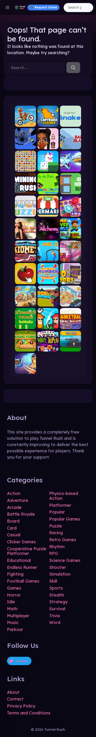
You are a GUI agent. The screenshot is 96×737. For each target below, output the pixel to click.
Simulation (59, 574)
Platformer (60, 505)
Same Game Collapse (25, 168)
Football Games (23, 581)
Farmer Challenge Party (48, 325)
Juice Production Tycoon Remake (25, 325)
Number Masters (48, 280)
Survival (57, 608)
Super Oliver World (70, 235)
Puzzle (55, 526)
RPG (53, 553)
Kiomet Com (25, 257)
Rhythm (57, 546)
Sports (56, 588)
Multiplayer (18, 615)
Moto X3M (25, 122)
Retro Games (62, 539)
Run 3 (25, 145)
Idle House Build (70, 190)
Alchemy (48, 235)
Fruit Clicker (25, 280)
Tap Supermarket (48, 212)
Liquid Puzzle (25, 212)
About (13, 692)
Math (12, 608)
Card (12, 528)
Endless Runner (22, 567)
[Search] (73, 67)
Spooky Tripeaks (48, 347)
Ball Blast (70, 145)
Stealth (56, 595)
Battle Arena (25, 370)
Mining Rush (25, 190)
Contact (15, 699)
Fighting (15, 574)
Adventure (17, 500)
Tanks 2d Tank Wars (70, 347)
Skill (53, 581)
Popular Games (64, 519)
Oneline (48, 257)
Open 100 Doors (70, 280)
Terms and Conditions (28, 713)
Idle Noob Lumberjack (48, 302)
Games (14, 588)
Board (13, 521)
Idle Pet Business (70, 302)
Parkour (15, 629)
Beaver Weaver (70, 257)
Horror (14, 595)
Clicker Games (21, 541)
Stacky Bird (48, 168)
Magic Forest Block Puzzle (25, 347)
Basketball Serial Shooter (70, 325)
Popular (57, 512)
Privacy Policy (21, 706)
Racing (56, 532)
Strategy (58, 601)
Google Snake (70, 122)
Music (12, 622)
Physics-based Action (63, 496)
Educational (19, 560)
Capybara (48, 122)
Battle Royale (21, 514)
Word (54, 622)
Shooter (57, 567)
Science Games (64, 560)
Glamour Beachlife (25, 235)
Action (13, 493)
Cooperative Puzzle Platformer (26, 551)
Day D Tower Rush (25, 302)
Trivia (54, 615)
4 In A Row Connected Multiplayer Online (70, 212)
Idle (11, 601)
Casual (13, 534)
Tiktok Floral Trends (48, 145)
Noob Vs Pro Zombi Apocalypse (48, 190)
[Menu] (7, 7)
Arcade (14, 507)
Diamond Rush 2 (70, 168)
